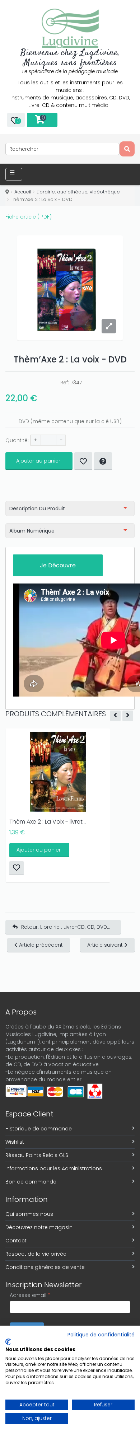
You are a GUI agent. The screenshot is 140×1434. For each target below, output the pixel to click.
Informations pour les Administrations (53, 1168)
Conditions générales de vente (45, 1267)
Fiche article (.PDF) (28, 216)
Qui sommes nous (29, 1214)
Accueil (22, 191)
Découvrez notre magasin (39, 1227)
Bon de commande (30, 1181)
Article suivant (105, 944)
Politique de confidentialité (101, 1334)
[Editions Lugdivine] (70, 28)
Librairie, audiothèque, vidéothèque (78, 191)
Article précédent (41, 944)
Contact (16, 1240)
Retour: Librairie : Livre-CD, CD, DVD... (65, 927)
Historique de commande (38, 1128)
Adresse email (30, 1295)
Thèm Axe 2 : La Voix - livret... (47, 821)
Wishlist (14, 1141)
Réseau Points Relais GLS (36, 1155)
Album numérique (32, 530)
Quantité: (17, 440)
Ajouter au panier (38, 460)
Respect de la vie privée (35, 1253)
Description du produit (37, 508)
